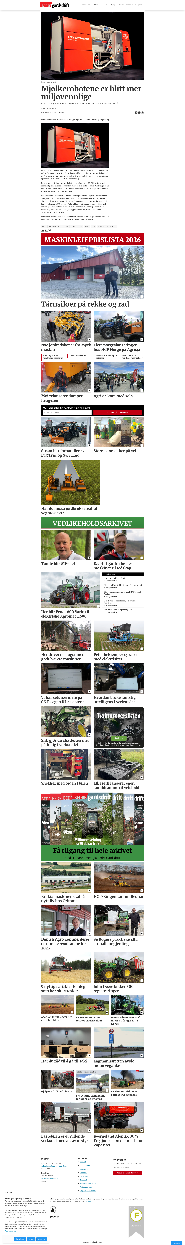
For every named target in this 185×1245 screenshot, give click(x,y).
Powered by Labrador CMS (92, 1242)
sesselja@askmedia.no (49, 1178)
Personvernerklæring (88, 1183)
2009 (93, 226)
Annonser (129, 5)
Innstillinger (176, 1243)
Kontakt (121, 5)
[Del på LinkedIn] (139, 112)
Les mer (88, 1202)
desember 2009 (76, 226)
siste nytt (111, 226)
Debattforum (85, 1176)
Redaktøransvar (86, 1187)
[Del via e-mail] (142, 112)
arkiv (87, 226)
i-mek (44, 226)
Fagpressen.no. (10, 1231)
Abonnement (85, 1165)
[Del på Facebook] (136, 112)
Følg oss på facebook (88, 1191)
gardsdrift (63, 226)
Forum (105, 5)
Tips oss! (83, 1180)
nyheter (52, 226)
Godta (31, 1239)
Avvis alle (41, 1239)
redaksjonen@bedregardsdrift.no (54, 1166)
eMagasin (138, 5)
